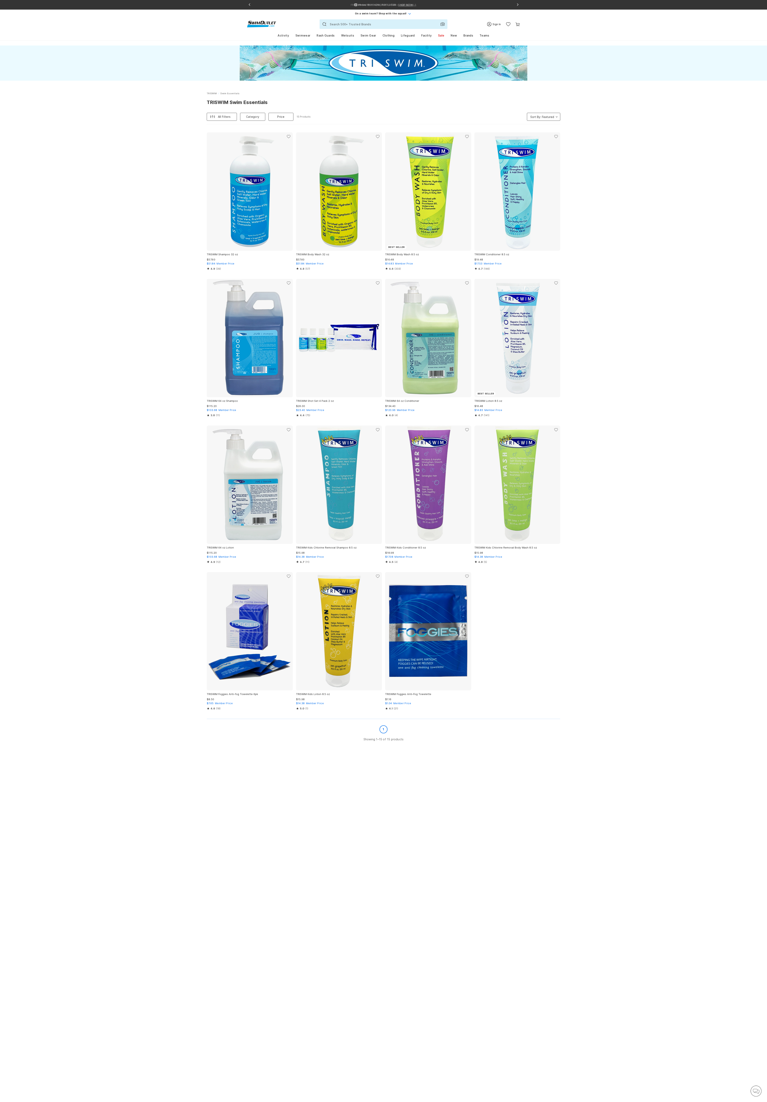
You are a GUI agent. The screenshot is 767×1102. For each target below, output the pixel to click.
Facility (426, 35)
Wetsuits (347, 35)
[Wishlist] (508, 24)
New (454, 35)
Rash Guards (326, 35)
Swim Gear (368, 35)
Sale (441, 35)
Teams (484, 35)
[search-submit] (324, 24)
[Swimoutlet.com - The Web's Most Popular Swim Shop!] (261, 23)
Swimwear (302, 35)
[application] (756, 1091)
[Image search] (442, 24)
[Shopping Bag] (517, 24)
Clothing (388, 35)
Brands (468, 35)
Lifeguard (408, 35)
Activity (283, 35)
